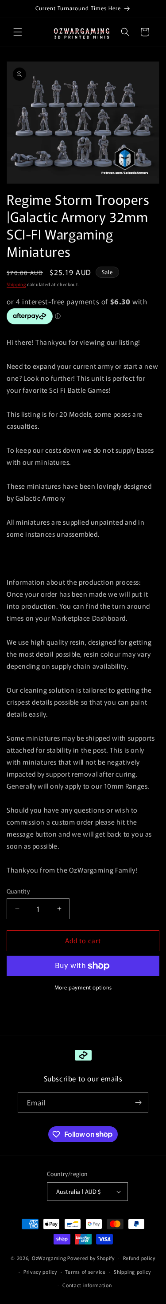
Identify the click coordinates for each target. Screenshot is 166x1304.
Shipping (16, 284)
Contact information (87, 1284)
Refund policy (139, 1257)
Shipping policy (132, 1271)
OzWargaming (49, 1257)
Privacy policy (40, 1271)
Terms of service (85, 1271)
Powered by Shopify (91, 1257)
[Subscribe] (138, 1102)
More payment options (83, 987)
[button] (17, 32)
